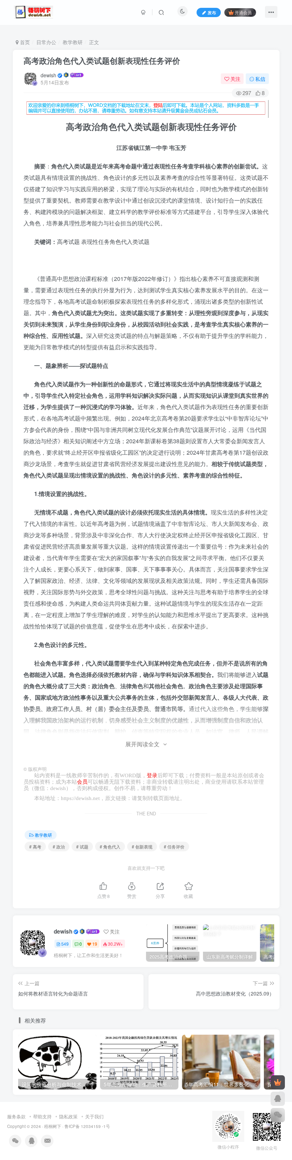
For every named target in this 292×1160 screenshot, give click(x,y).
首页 (24, 42)
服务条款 (16, 1116)
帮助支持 (42, 1116)
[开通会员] (278, 1082)
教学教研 (73, 42)
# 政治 (59, 846)
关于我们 (94, 1116)
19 (94, 944)
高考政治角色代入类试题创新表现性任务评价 (102, 60)
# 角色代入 (110, 846)
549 (65, 944)
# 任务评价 (174, 846)
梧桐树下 (52, 1126)
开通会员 (243, 12)
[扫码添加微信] (278, 1115)
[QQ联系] (278, 1099)
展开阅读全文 (142, 744)
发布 (212, 12)
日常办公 (46, 42)
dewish (48, 75)
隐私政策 (68, 1116)
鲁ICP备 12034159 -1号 (87, 1126)
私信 (260, 78)
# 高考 (35, 846)
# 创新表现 (142, 846)
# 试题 (82, 846)
